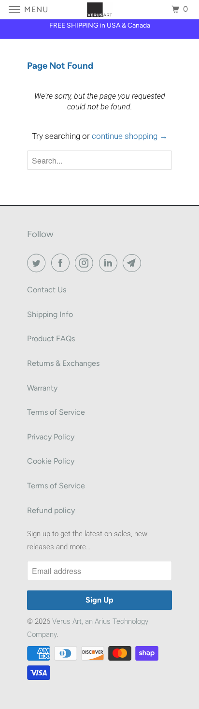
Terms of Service (56, 412)
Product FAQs (51, 338)
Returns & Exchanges (63, 363)
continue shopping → (130, 136)
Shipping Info (50, 314)
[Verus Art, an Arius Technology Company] (99, 9)
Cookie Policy (50, 461)
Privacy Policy (50, 436)
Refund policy (51, 510)
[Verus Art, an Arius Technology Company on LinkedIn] (110, 263)
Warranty (42, 387)
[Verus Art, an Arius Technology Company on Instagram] (86, 263)
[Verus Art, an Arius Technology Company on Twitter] (38, 263)
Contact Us (46, 289)
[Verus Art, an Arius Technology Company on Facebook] (62, 263)
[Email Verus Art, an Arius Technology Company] (134, 263)
